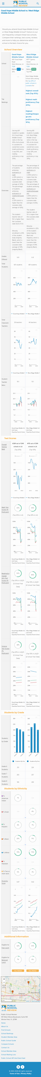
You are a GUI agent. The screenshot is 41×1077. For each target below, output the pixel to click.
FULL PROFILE (18, 971)
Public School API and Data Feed (13, 1058)
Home (3, 1023)
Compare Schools (7, 1044)
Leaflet (27, 1001)
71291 (13, 66)
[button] (13, 992)
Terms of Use (15, 1073)
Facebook (22, 1067)
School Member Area (8, 1051)
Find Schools (6, 1030)
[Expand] (4, 986)
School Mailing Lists (8, 1055)
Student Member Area (9, 1037)
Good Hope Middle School (18, 55)
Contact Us (5, 1047)
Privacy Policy (26, 1073)
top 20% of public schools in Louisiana (31, 83)
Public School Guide (8, 1040)
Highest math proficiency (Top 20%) (32, 102)
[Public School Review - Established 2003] (20, 3)
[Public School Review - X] (18, 1067)
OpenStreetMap (36, 1001)
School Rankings (7, 1033)
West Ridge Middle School (32, 55)
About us (4, 1026)
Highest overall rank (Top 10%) (32, 92)
